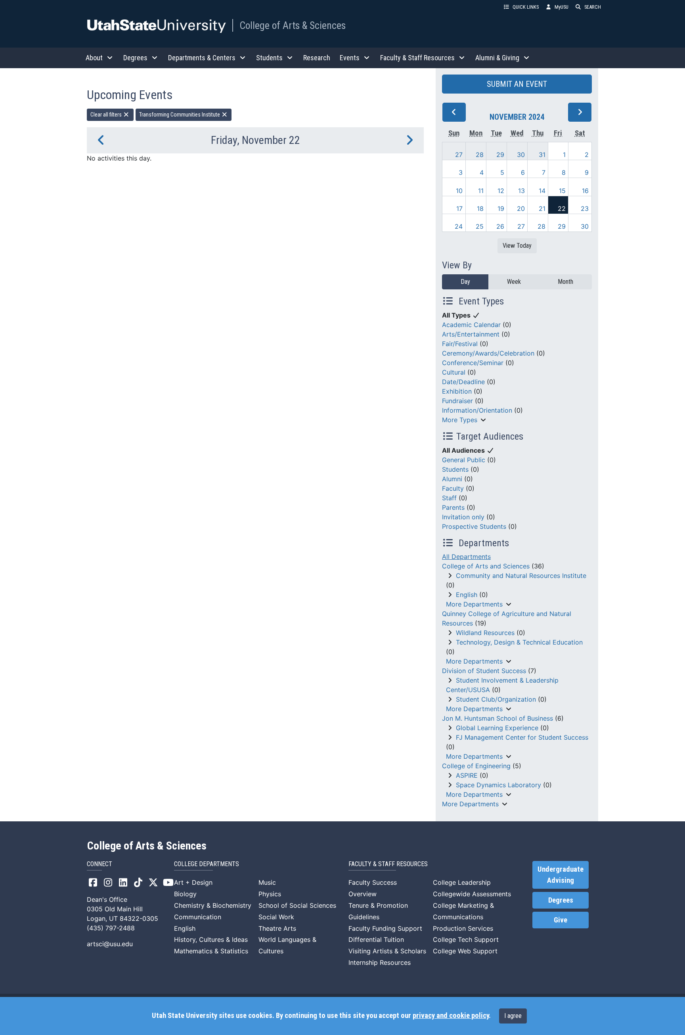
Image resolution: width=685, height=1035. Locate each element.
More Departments (474, 604)
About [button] (94, 58)
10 (459, 191)
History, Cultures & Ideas (211, 939)
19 (500, 208)
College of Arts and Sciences (486, 566)
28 (480, 155)
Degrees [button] (135, 58)
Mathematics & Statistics (211, 951)
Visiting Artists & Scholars (387, 951)
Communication (197, 917)
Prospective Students (474, 526)
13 (521, 191)
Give (560, 920)
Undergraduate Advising (561, 875)
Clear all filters (106, 114)
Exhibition (457, 391)
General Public (463, 460)
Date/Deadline (463, 382)
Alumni (452, 479)
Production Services (463, 928)
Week (514, 281)
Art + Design (193, 882)
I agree (513, 1016)
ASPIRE (467, 775)
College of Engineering (476, 766)
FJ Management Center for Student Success (522, 737)
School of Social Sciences (297, 905)
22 (562, 208)
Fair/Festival (460, 344)
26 (500, 226)
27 (459, 155)
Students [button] (269, 58)
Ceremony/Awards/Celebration (488, 353)
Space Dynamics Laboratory (498, 785)
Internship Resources (379, 962)
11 (481, 191)
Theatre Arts (277, 928)
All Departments (466, 557)
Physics (269, 894)
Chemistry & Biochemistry (212, 905)
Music (267, 882)
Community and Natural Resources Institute (521, 576)
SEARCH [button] (592, 7)
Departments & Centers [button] (201, 58)
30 (521, 155)
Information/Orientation (477, 410)
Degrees (560, 900)
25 (480, 226)
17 (459, 208)
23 (585, 208)
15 (562, 191)
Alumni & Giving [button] (497, 58)
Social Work (276, 917)
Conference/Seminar (472, 363)
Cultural (453, 372)
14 (542, 191)
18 (480, 208)
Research (316, 58)
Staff (449, 498)
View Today (517, 245)
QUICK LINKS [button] (526, 7)
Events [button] (350, 58)
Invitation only (463, 517)
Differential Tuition (376, 939)
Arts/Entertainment (470, 334)
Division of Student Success (484, 671)
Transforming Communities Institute (180, 114)
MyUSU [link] (561, 7)
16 (585, 191)
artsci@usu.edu (110, 944)
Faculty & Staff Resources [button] (417, 58)
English (466, 595)
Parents (453, 507)
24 (459, 226)
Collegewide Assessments (472, 894)
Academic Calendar (471, 325)
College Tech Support (466, 939)
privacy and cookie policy (451, 1015)
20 (521, 208)
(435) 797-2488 (111, 928)
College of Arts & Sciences (292, 25)
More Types (459, 420)
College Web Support (465, 951)
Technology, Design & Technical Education (519, 642)
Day (465, 281)
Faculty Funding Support (385, 928)
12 (500, 191)
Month (565, 281)
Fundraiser (457, 401)
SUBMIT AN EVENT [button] (517, 84)
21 (542, 208)
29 (500, 155)
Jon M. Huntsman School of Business (497, 718)
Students (455, 469)
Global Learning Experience (497, 728)
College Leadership (462, 882)
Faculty (453, 488)
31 (542, 155)
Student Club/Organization (496, 699)
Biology (185, 894)
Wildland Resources (485, 633)
